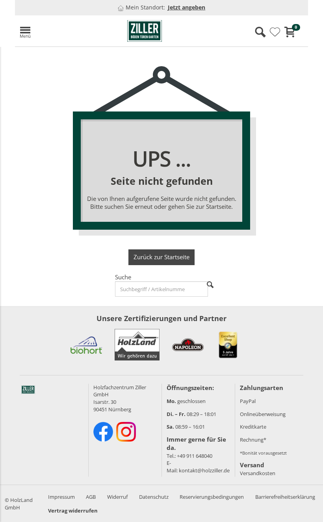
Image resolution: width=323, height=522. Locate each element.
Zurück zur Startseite (161, 257)
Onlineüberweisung (263, 414)
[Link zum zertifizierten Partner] (86, 344)
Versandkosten (257, 473)
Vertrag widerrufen (73, 510)
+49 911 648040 (194, 455)
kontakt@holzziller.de (204, 470)
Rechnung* (253, 439)
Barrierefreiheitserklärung (285, 496)
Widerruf (117, 496)
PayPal (248, 401)
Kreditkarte (253, 426)
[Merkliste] (274, 32)
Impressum (61, 496)
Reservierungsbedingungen (212, 496)
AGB (91, 496)
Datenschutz (154, 496)
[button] (62, 31)
